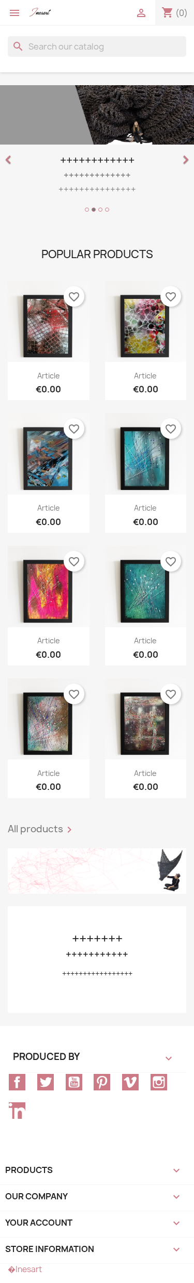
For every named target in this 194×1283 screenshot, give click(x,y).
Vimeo (130, 1082)
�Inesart (25, 1269)
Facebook (17, 1082)
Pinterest (102, 1082)
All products (42, 829)
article (48, 376)
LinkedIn (17, 1110)
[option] (97, 150)
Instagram (159, 1082)
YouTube (74, 1082)
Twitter (45, 1082)
